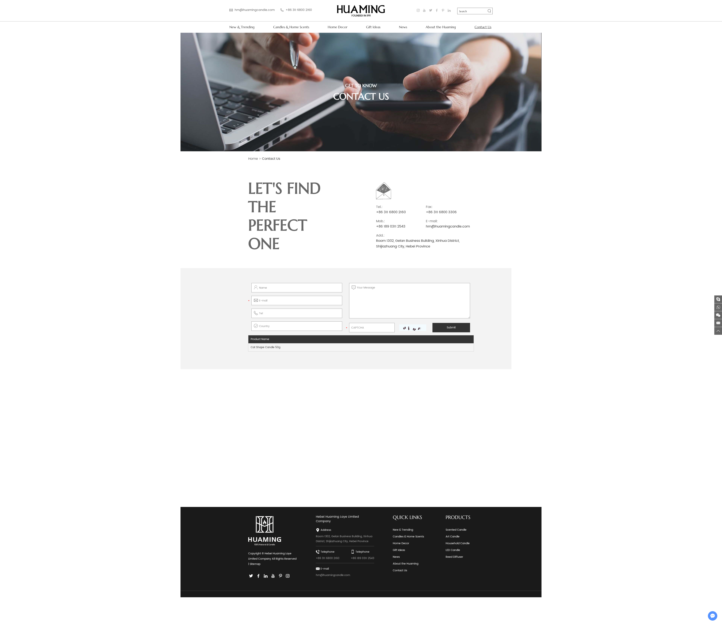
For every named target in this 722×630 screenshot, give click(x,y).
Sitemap (255, 564)
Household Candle (458, 543)
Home (253, 158)
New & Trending (242, 27)
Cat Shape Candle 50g (265, 347)
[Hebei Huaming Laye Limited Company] (361, 11)
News (403, 27)
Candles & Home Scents (291, 27)
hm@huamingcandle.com (255, 10)
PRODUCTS (458, 517)
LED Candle (453, 550)
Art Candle (453, 536)
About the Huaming (441, 27)
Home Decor (337, 27)
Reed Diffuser (454, 557)
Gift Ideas (373, 27)
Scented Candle (456, 530)
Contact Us (483, 27)
